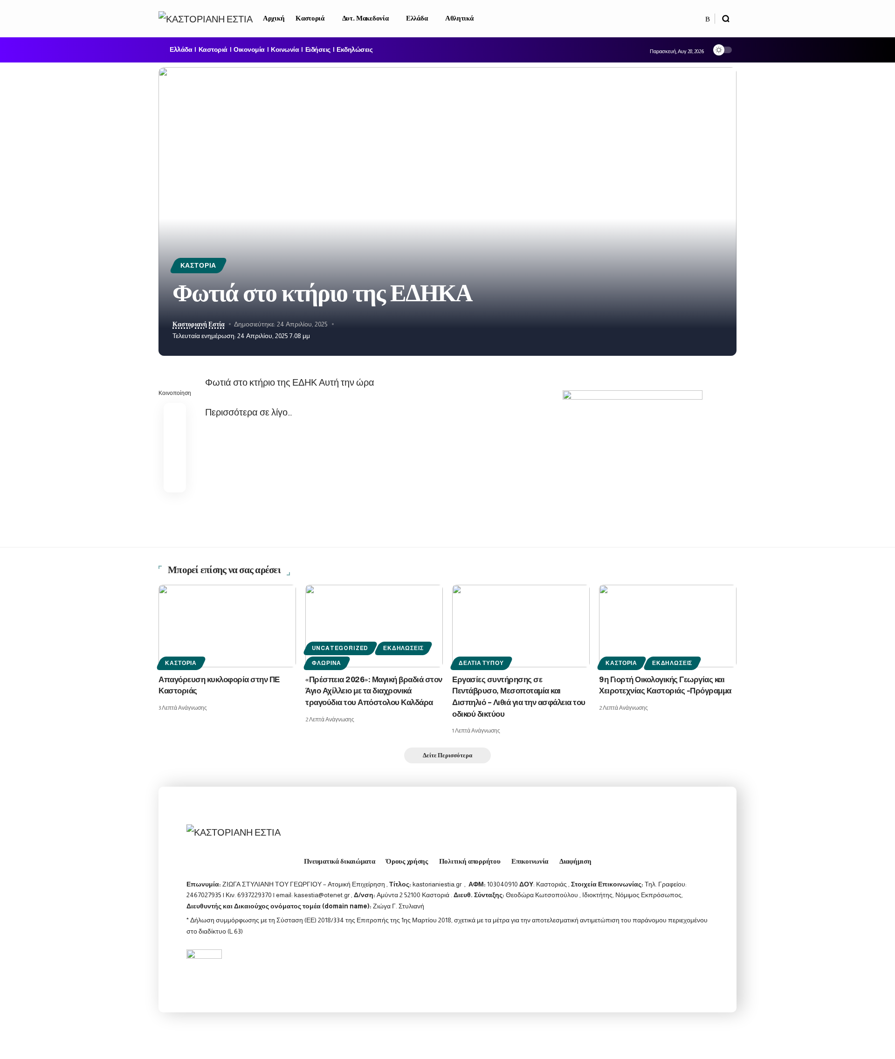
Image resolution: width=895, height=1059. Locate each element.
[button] (726, 18)
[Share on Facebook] (175, 414)
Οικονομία (249, 50)
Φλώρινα (326, 663)
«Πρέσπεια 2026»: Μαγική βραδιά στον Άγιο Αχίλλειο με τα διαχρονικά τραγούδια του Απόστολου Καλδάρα (373, 691)
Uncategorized (340, 648)
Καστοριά (213, 50)
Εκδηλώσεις (354, 50)
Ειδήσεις (317, 50)
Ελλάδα (181, 50)
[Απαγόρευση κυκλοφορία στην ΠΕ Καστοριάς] (227, 626)
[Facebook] (698, 19)
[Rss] (707, 19)
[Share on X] (175, 436)
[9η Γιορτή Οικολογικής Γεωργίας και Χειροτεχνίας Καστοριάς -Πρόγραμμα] (668, 626)
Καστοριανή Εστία (198, 324)
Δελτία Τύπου (481, 663)
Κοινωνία (285, 50)
